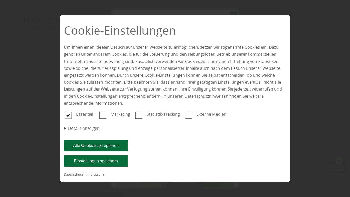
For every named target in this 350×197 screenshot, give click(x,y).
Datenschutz (73, 174)
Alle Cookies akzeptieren (96, 145)
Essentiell (85, 114)
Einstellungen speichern (96, 161)
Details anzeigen (84, 128)
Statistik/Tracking (163, 114)
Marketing (120, 114)
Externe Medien (211, 114)
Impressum (95, 174)
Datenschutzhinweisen (206, 96)
